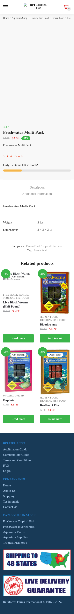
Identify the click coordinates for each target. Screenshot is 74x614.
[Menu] (5, 7)
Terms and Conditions (17, 460)
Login (7, 471)
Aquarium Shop (19, 18)
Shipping (9, 496)
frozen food (40, 250)
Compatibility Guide (16, 454)
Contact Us (10, 506)
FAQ (6, 465)
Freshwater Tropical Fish (19, 521)
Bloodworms (48, 324)
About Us (9, 490)
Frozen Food (58, 18)
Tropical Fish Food (39, 18)
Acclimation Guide (15, 449)
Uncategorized (13, 395)
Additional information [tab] (37, 193)
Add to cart (55, 338)
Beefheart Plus (49, 405)
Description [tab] (37, 187)
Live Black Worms (15, 295)
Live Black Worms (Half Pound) (15, 304)
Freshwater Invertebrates (19, 526)
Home (6, 18)
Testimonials (11, 501)
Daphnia (8, 400)
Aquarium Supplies (15, 537)
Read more (18, 338)
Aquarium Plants (13, 532)
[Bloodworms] (55, 292)
